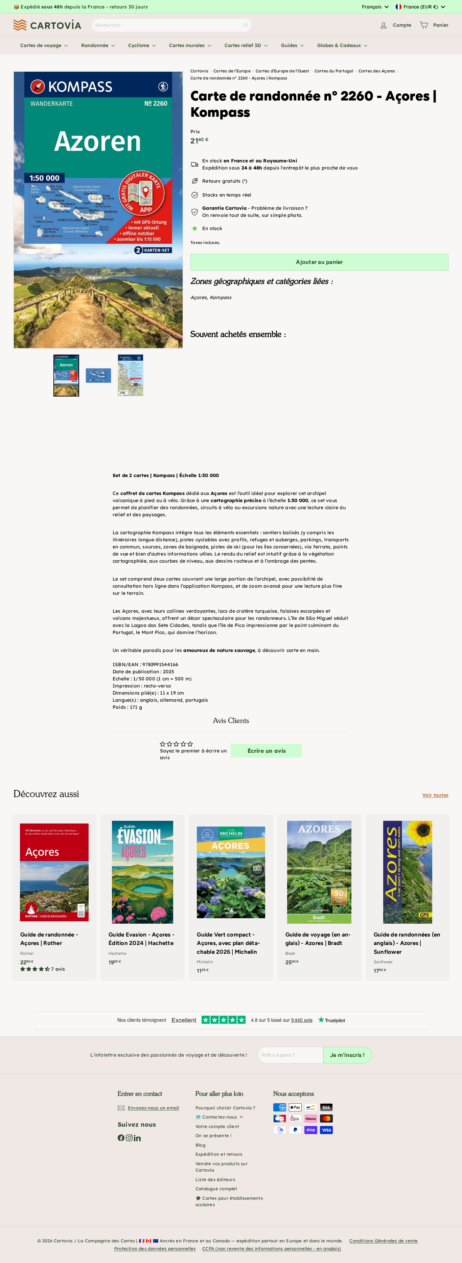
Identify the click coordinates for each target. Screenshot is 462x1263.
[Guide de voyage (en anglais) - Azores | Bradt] (319, 893)
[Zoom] (98, 210)
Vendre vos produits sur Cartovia (221, 1167)
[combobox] (375, 7)
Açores (198, 297)
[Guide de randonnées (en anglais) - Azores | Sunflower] (407, 897)
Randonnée (95, 45)
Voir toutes (435, 795)
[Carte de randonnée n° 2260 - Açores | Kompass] (319, 377)
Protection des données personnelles (154, 1248)
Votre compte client (217, 1126)
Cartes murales (187, 45)
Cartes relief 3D (243, 45)
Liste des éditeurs (215, 1179)
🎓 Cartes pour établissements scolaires (229, 1201)
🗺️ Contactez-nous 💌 (219, 1117)
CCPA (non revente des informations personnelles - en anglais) (271, 1248)
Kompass (220, 297)
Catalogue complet (216, 1188)
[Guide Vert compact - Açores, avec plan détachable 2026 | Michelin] (231, 897)
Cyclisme (139, 45)
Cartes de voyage (41, 45)
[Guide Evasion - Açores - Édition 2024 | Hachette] (142, 893)
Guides (290, 45)
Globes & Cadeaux (339, 45)
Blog (200, 1145)
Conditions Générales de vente (383, 1240)
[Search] (245, 25)
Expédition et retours (218, 1154)
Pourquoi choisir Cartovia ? (225, 1107)
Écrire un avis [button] (267, 750)
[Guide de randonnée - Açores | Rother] (54, 896)
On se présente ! (213, 1135)
